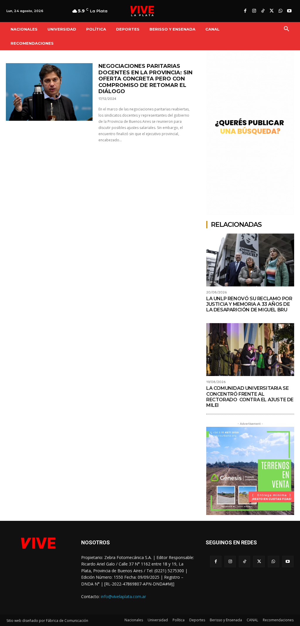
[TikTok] (262, 11)
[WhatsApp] (280, 11)
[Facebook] (245, 11)
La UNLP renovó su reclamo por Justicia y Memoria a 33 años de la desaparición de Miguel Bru (249, 304)
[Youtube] (289, 11)
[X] (271, 11)
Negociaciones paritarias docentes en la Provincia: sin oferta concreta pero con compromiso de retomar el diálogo (145, 79)
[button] (286, 29)
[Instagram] (254, 11)
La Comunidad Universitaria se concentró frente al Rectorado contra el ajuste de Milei (250, 396)
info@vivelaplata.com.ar (123, 596)
